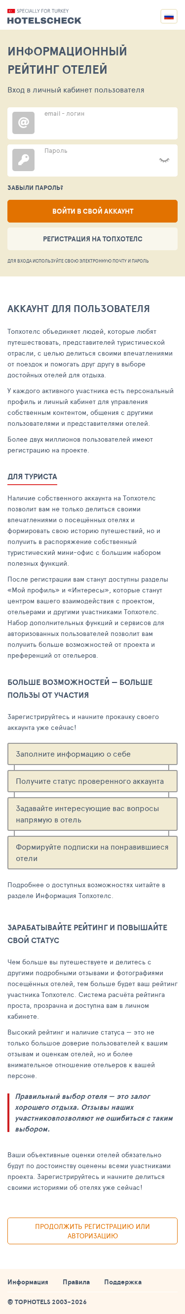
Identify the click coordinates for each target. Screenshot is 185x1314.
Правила (76, 1282)
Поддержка (123, 1282)
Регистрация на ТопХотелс (93, 239)
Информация (27, 1282)
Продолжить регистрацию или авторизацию (92, 1231)
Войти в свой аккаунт (92, 211)
